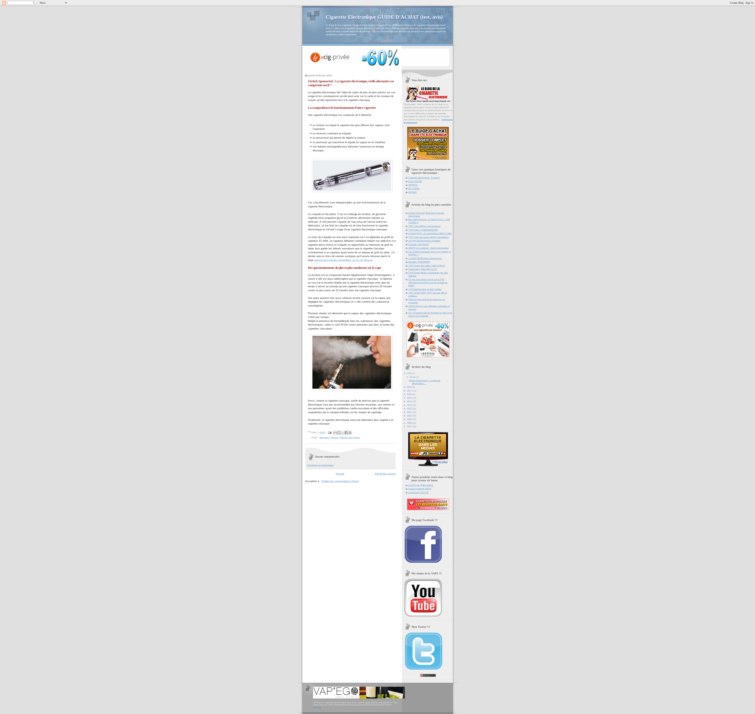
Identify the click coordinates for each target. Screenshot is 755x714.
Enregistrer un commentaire (320, 465)
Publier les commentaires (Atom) (340, 481)
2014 (409, 401)
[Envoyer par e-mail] (335, 433)
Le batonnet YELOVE (418, 492)
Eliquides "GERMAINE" (419, 262)
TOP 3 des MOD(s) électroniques (424, 226)
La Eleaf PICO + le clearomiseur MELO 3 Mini (430, 233)
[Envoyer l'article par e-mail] (329, 432)
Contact (317, 707)
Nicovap (334, 437)
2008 (409, 423)
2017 (409, 391)
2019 (409, 373)
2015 (409, 398)
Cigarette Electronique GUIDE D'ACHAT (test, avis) (384, 17)
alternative (324, 437)
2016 (409, 394)
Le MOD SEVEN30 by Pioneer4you (425, 258)
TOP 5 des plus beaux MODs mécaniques (428, 237)
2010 (409, 416)
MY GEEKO (414, 188)
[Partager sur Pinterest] (350, 433)
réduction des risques (350, 437)
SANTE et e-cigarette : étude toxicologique (428, 248)
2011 (409, 412)
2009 (409, 419)
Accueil (340, 473)
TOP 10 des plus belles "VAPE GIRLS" (426, 266)
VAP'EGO (413, 185)
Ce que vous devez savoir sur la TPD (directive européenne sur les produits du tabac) (427, 282)
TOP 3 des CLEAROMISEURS (423, 230)
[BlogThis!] (339, 433)
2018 (409, 387)
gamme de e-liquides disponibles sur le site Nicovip (343, 260)
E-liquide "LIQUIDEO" (418, 244)
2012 (409, 408)
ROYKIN (412, 192)
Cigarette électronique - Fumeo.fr (424, 178)
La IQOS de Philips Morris (420, 485)
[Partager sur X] (342, 433)
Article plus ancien (385, 473)
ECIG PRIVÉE (415, 181)
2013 (409, 405)
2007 (409, 426)
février (413, 377)
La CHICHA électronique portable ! (424, 241)
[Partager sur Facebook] (346, 433)
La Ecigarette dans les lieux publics (425, 289)
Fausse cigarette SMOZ (419, 489)
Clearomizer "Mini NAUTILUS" (422, 269)
